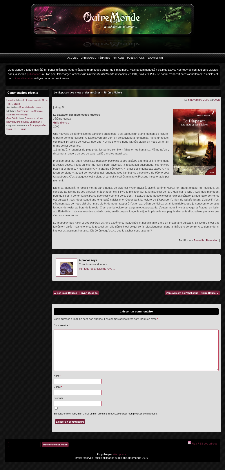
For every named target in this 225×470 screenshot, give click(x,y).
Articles (118, 57)
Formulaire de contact (31, 107)
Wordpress (119, 454)
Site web (58, 398)
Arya (217, 99)
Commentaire (62, 325)
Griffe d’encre (61, 122)
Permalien (212, 240)
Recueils (199, 240)
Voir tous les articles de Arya (97, 268)
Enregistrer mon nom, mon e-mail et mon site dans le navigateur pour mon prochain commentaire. (106, 413)
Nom (57, 376)
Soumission (155, 57)
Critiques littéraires (95, 57)
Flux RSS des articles (204, 443)
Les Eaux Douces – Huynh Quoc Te (76, 293)
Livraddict (11, 100)
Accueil (72, 57)
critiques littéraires (22, 78)
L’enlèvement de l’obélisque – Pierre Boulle (192, 293)
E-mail (58, 387)
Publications (136, 57)
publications (34, 74)
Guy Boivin (12, 118)
